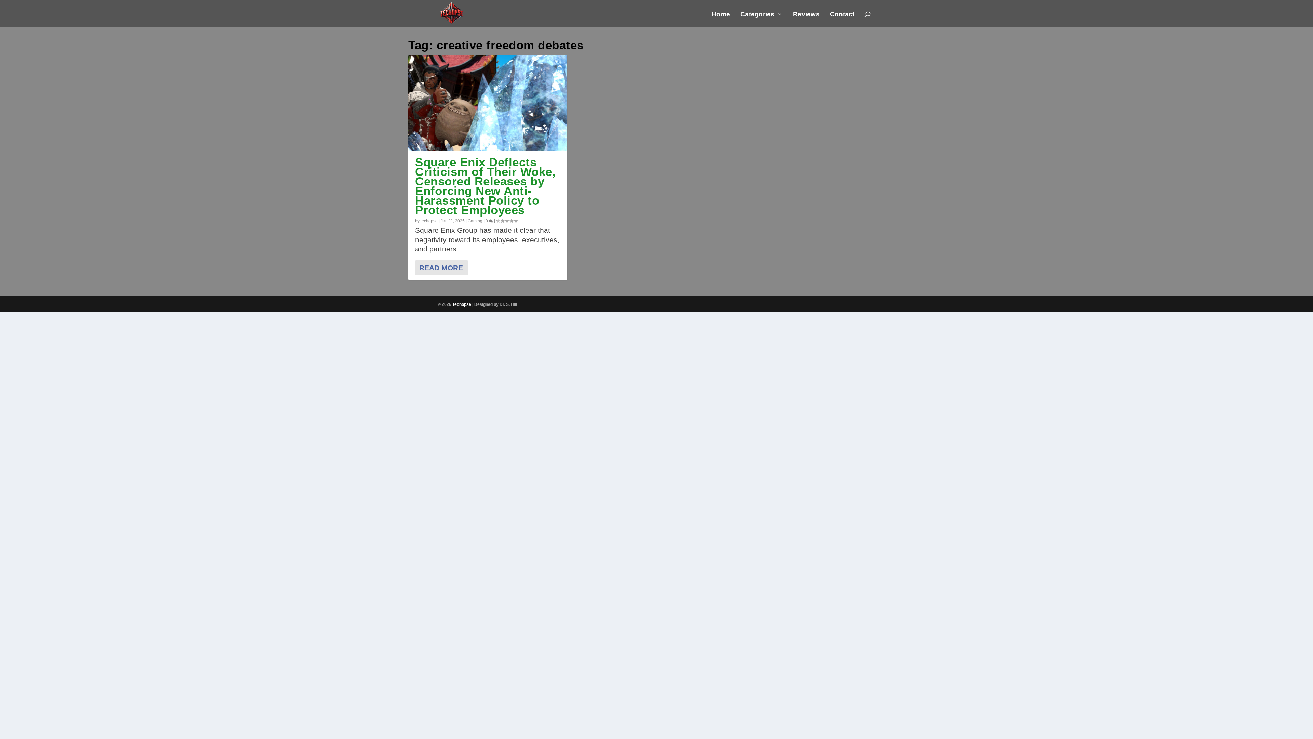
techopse (429, 221)
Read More (441, 268)
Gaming (475, 221)
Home (721, 15)
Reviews (806, 15)
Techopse (461, 304)
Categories (757, 15)
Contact (842, 15)
